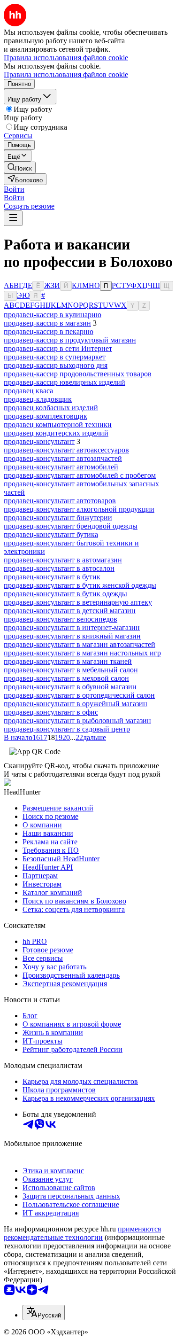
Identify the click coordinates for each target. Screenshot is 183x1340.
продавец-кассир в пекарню (48, 331)
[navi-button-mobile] (13, 218)
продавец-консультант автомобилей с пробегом (80, 475)
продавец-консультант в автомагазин (63, 560)
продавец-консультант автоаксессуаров (66, 450)
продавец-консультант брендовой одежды (70, 526)
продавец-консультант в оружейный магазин (75, 704)
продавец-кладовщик (38, 399)
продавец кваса (28, 391)
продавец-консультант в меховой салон (66, 678)
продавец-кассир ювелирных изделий (64, 382)
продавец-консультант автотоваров (60, 501)
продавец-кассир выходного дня (55, 365)
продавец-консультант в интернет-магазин (72, 627)
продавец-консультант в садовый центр (67, 729)
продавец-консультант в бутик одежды (65, 594)
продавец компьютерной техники (58, 424)
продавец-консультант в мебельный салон (71, 670)
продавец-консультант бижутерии (58, 518)
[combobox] (44, 1312)
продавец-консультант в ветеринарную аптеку (78, 602)
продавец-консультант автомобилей (61, 467)
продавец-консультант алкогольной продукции (79, 509)
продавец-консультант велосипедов (60, 619)
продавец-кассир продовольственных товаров (78, 374)
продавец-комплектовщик (45, 416)
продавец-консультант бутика (51, 534)
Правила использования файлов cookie (66, 74)
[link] (20, 167)
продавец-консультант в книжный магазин (72, 636)
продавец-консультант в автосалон (59, 568)
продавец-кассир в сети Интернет (58, 348)
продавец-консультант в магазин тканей (68, 661)
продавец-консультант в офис (51, 712)
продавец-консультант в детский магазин (70, 611)
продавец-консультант (39, 441)
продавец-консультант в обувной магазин (70, 687)
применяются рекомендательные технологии (82, 1233)
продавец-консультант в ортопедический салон (79, 695)
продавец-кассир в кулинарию (52, 315)
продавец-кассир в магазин (47, 323)
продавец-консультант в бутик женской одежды (80, 585)
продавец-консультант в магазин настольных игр (82, 653)
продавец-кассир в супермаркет (55, 357)
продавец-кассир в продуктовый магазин (70, 340)
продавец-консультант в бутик (52, 577)
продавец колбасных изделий (51, 408)
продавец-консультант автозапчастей (63, 458)
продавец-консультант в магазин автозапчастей (79, 644)
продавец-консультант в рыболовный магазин (77, 721)
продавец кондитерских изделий (56, 433)
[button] (14, 189)
